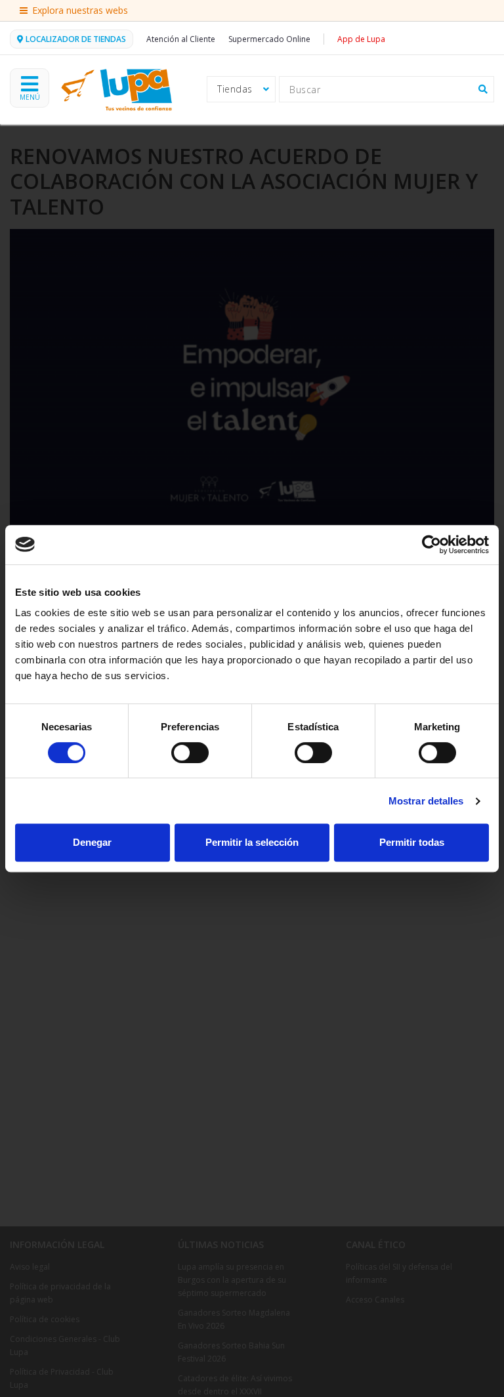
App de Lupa (361, 39)
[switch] (190, 752)
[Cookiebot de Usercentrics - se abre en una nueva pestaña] (431, 544)
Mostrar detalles (426, 800)
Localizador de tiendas (76, 39)
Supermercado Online (269, 39)
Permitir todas (411, 842)
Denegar (92, 842)
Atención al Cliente (180, 39)
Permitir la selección (252, 842)
